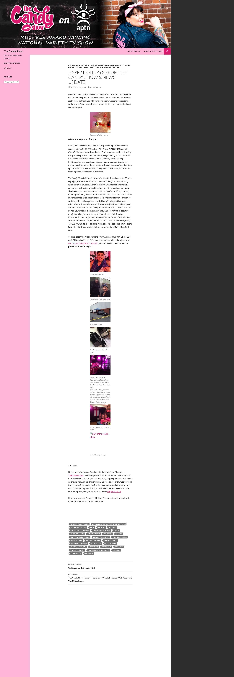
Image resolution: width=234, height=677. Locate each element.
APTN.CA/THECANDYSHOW (83, 243)
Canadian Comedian (99, 65)
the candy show (77, 550)
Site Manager (95, 87)
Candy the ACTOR (133, 51)
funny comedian (120, 537)
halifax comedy (110, 540)
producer (94, 547)
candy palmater (77, 534)
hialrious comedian (79, 543)
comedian (108, 534)
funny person (76, 540)
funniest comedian (101, 537)
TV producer (76, 553)
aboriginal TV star (78, 527)
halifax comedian (93, 540)
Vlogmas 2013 (114, 491)
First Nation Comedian (120, 65)
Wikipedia (7, 68)
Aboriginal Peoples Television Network (109, 524)
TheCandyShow (75, 475)
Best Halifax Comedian (80, 530)
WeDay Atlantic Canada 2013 (81, 566)
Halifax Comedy (75, 67)
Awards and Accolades (153, 51)
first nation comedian (80, 537)
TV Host (115, 67)
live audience (110, 543)
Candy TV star (94, 534)
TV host (116, 550)
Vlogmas (89, 553)
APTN (92, 527)
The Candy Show (13, 51)
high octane (96, 543)
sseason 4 (119, 547)
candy (116, 530)
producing (106, 547)
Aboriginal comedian (80, 524)
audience (112, 527)
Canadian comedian (101, 530)
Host (86, 67)
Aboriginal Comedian (78, 65)
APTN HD (101, 527)
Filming (119, 534)
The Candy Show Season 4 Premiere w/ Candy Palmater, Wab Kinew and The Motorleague (100, 577)
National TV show (78, 547)
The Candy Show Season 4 (98, 550)
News (92, 67)
